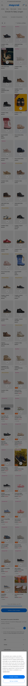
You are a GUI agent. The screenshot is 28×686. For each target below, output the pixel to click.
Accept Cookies (14, 677)
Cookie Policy (6, 671)
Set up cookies (14, 681)
